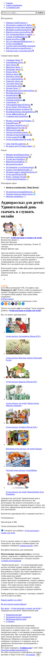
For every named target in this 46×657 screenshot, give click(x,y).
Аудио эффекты (16, 114)
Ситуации (14, 83)
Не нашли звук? (20, 146)
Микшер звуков (19, 155)
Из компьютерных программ (22, 112)
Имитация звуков (16, 162)
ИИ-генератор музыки (19, 48)
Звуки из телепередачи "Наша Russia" (22, 187)
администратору (26, 546)
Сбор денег (17, 144)
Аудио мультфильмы (20, 139)
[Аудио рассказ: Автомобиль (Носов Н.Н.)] (18, 332)
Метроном (14, 164)
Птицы (13, 72)
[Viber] (16, 303)
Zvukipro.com (26, 648)
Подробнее (30, 655)
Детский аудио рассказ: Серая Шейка (21, 470)
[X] (12, 303)
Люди (12, 65)
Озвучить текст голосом (20, 51)
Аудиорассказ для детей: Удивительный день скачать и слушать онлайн (22, 209)
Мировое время (16, 196)
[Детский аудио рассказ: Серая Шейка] (18, 466)
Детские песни (18, 132)
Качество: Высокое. (9, 242)
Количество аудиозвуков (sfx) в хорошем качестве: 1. (23, 514)
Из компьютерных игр (19, 109)
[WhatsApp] (19, 303)
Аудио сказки (15, 137)
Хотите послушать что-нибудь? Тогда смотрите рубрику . (22, 309)
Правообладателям (14, 615)
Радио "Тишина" (18, 177)
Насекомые (15, 69)
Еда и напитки (16, 79)
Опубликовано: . (8, 518)
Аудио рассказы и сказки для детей (26, 238)
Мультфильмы (16, 93)
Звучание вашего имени (21, 172)
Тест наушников (20, 34)
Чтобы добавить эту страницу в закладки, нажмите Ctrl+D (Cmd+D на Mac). (22, 594)
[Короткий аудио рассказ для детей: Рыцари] (18, 444)
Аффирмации (16, 128)
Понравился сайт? (9, 290)
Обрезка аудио (17, 23)
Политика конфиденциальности (14, 650)
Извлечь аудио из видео (19, 32)
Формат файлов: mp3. (10, 249)
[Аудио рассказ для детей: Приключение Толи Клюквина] (18, 488)
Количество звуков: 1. (10, 240)
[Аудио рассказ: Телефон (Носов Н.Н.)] (18, 423)
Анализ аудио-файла (19, 170)
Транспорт (14, 81)
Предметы (14, 76)
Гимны (13, 123)
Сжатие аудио (18, 37)
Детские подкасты (19, 135)
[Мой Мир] (23, 303)
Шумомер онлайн (20, 30)
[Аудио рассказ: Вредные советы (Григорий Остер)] (18, 354)
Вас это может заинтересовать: (14, 315)
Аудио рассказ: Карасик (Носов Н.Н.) (21, 382)
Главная (9, 3)
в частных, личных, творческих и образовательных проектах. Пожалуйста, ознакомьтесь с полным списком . (22, 557)
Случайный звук (13, 7)
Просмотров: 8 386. (9, 522)
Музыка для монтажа (20, 121)
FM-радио (15, 130)
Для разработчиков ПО (19, 105)
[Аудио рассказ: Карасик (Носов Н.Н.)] (18, 377)
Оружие (13, 88)
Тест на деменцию (20, 41)
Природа (14, 74)
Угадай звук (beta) (17, 159)
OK (38, 655)
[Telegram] (9, 303)
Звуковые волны (18, 157)
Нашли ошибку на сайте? (11, 600)
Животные (14, 67)
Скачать (4, 285)
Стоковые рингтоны (18, 116)
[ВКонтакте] (2, 303)
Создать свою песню (20, 46)
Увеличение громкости (20, 25)
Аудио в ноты (14, 44)
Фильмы (13, 95)
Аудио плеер (16, 174)
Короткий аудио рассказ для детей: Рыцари (24, 449)
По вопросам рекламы (20, 192)
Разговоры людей (17, 125)
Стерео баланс (17, 179)
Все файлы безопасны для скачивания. (17, 550)
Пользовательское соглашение (18, 617)
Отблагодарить (7, 299)
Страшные (14, 60)
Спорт (12, 102)
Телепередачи (15, 100)
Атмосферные (16, 62)
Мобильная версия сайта (16, 619)
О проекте (10, 621)
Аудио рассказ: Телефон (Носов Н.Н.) (21, 427)
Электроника (15, 86)
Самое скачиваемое (14, 5)
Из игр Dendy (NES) (18, 107)
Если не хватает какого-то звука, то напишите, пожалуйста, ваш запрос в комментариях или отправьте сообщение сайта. (20, 543)
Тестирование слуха (21, 167)
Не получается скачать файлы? (14, 604)
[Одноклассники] (5, 303)
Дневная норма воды (21, 194)
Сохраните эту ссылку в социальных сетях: (19, 301)
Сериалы (13, 98)
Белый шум (15, 39)
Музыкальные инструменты (21, 90)
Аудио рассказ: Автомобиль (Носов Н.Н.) (23, 336)
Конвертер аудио (21, 27)
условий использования (11, 561)
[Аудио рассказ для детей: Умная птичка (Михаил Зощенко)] (18, 399)
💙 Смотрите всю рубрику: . (20, 532)
